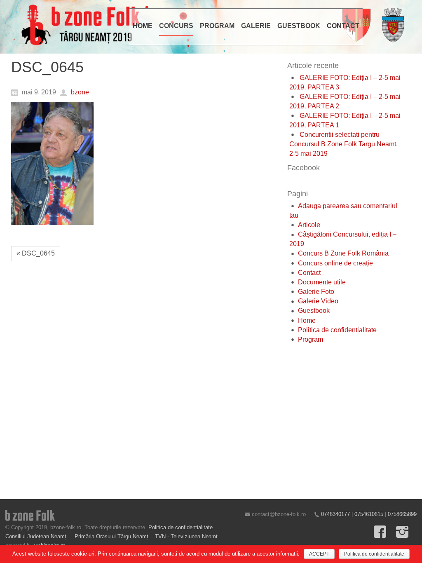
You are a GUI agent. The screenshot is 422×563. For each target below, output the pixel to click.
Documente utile (322, 282)
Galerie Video (318, 301)
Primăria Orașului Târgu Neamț (111, 536)
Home (307, 320)
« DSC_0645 (35, 253)
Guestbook (314, 310)
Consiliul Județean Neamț (36, 536)
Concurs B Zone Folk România (343, 253)
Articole (309, 224)
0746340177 (335, 514)
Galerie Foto (316, 291)
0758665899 (402, 514)
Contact (309, 272)
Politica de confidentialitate (337, 329)
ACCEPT (319, 554)
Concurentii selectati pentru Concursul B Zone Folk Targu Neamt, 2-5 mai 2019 (343, 144)
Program (310, 339)
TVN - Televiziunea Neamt (186, 536)
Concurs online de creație (335, 263)
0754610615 (368, 514)
